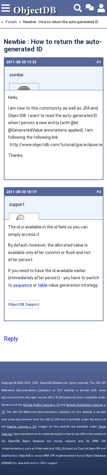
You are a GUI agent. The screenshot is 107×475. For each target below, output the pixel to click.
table (43, 285)
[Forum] (90, 8)
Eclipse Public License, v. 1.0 (41, 404)
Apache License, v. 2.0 (21, 426)
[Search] (78, 8)
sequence (22, 285)
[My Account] (101, 8)
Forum (11, 22)
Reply (11, 338)
